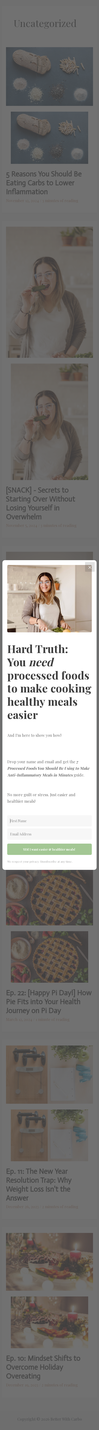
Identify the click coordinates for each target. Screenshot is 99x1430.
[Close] (90, 567)
